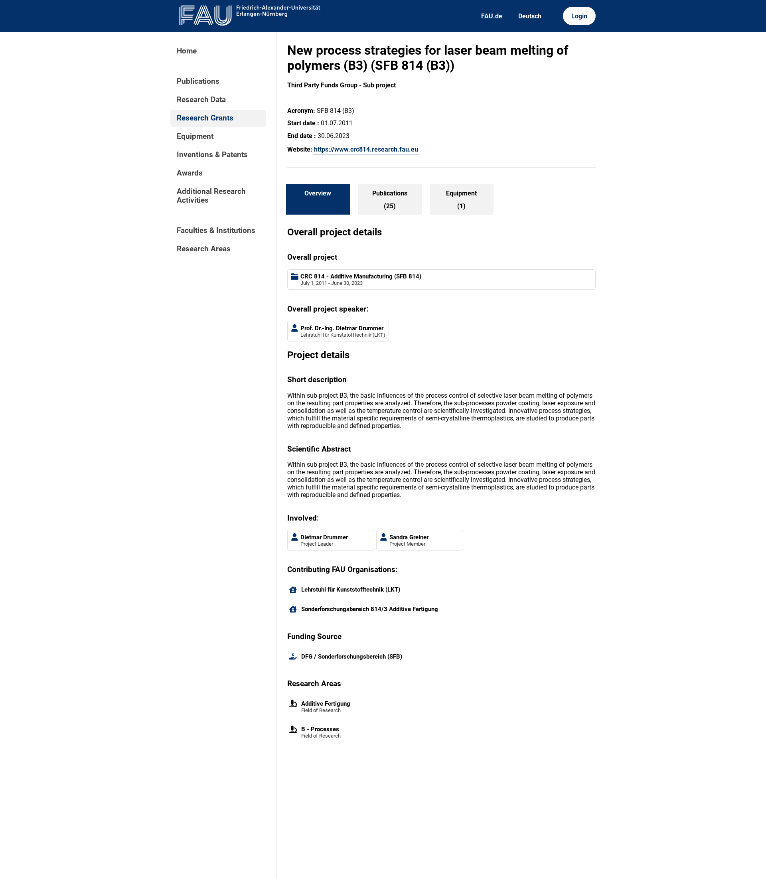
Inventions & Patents (212, 154)
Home (187, 51)
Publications (198, 81)
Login (579, 16)
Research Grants (205, 118)
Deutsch (529, 16)
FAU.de (491, 16)
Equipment (195, 136)
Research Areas (204, 249)
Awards (190, 173)
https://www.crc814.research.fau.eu (366, 149)
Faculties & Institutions (216, 230)
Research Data (201, 99)
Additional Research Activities (211, 196)
